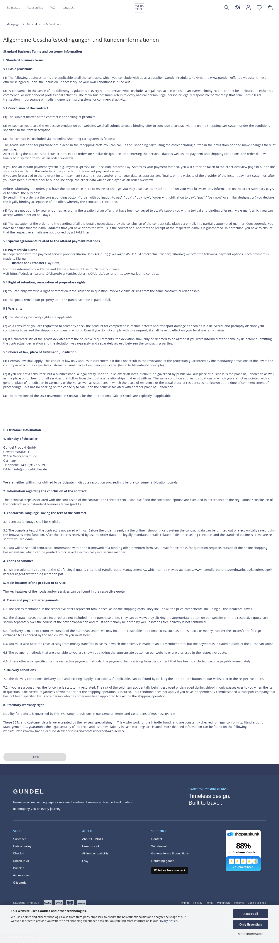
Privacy (197, 902)
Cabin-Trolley (22, 846)
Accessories (35, 7)
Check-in (19, 853)
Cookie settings (257, 902)
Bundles (18, 868)
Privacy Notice (167, 921)
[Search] (226, 7)
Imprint (185, 902)
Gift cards (19, 882)
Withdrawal (159, 846)
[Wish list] (259, 7)
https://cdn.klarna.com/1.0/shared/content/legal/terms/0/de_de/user (60, 273)
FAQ (52, 7)
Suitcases (13, 7)
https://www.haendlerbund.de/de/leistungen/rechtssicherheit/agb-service (70, 731)
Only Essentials (250, 924)
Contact (156, 839)
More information (251, 934)
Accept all (250, 914)
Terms (209, 902)
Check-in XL (21, 860)
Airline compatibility (95, 853)
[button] (237, 7)
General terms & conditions (170, 853)
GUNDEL (29, 791)
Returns (239, 902)
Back (35, 757)
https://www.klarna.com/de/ (137, 273)
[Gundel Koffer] (139, 7)
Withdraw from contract (169, 870)
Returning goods (162, 860)
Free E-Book (91, 846)
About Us (68, 7)
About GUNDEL (93, 839)
